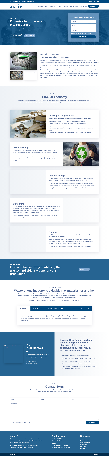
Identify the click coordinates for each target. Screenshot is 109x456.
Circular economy (50, 6)
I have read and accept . (81, 33)
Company (40, 6)
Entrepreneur (74, 6)
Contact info (83, 6)
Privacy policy (87, 33)
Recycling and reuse (62, 6)
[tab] (23, 308)
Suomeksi (91, 1)
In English (96, 1)
